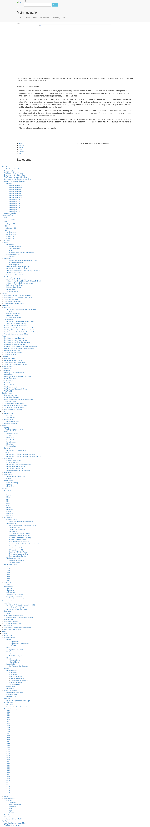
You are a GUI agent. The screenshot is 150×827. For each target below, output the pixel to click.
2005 (8, 790)
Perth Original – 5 (14, 208)
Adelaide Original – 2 (15, 187)
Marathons (9, 444)
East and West (9, 385)
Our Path (7, 383)
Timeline (5, 489)
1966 (8, 711)
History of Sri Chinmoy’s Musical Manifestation (19, 348)
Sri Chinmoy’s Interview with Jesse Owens (20, 322)
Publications (8, 517)
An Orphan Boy (13, 642)
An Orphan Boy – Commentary (18, 644)
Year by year (8, 582)
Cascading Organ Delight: (12, 350)
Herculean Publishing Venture (18, 552)
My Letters (9, 705)
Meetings (5, 305)
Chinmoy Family (11, 519)
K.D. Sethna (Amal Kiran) (14, 285)
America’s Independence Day (15, 599)
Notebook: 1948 (11, 695)
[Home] (20, 2)
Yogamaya (9, 250)
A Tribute (9, 311)
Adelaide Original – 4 (15, 191)
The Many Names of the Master (14, 362)
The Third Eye (8, 391)
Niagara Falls (8, 368)
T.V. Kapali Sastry (12, 291)
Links (20, 150)
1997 (8, 774)
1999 (8, 778)
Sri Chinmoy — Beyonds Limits (16, 450)
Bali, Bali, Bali (8, 619)
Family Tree (10, 244)
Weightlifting (8, 458)
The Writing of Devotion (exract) (14, 407)
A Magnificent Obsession (12, 169)
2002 (8, 784)
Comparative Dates (10, 564)
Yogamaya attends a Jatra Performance (21, 252)
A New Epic (12, 646)
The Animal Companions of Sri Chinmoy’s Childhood (23, 271)
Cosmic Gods (10, 686)
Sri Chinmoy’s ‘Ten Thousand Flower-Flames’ (19, 297)
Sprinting (9, 485)
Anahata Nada (11, 523)
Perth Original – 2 (14, 201)
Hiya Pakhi (9, 415)
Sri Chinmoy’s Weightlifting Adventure (18, 464)
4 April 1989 (10, 236)
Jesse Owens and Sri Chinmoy (16, 324)
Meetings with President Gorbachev (15, 326)
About (35, 18)
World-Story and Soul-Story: (13, 409)
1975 (6, 218)
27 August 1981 (11, 228)
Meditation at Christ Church (17, 540)
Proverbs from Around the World (16, 707)
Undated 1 (9, 800)
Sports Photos (8, 481)
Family (6, 242)
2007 (8, 794)
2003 (8, 786)
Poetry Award (13, 532)
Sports (4, 426)
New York (5, 821)
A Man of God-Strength (13, 460)
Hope (10, 811)
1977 (8, 580)
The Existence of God (11, 387)
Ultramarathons (11, 446)
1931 (8, 566)
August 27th (10, 591)
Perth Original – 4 (14, 205)
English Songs (8, 419)
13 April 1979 (10, 224)
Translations (8, 817)
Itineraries (7, 611)
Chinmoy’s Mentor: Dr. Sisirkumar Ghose (19, 283)
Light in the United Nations (12, 629)
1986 (8, 752)
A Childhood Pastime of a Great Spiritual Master (21, 261)
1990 (8, 760)
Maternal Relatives (15, 246)
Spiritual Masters (11, 670)
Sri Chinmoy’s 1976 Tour (16, 607)
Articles (27, 18)
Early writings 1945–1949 (14, 692)
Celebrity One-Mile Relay (17, 529)
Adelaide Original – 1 (15, 185)
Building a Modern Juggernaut (16, 466)
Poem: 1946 (8, 635)
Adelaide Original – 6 (15, 195)
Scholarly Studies (7, 393)
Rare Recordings (7, 381)
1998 (8, 776)
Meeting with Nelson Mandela (18, 554)
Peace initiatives (7, 366)
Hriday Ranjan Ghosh (13, 254)
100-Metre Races (12, 434)
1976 (8, 578)
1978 (8, 735)
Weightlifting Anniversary (14, 597)
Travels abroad (7, 601)
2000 (8, 780)
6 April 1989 (10, 238)
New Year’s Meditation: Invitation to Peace (22, 525)
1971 (8, 721)
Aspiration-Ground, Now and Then (15, 823)
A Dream (11, 654)
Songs (4, 411)
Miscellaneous (8, 703)
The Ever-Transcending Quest (14, 303)
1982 (8, 743)
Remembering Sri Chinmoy (13, 360)
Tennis (6, 452)
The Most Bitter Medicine (14, 273)
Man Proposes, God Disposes (18, 666)
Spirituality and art (10, 214)
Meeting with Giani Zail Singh (18, 556)
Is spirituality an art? (15, 805)
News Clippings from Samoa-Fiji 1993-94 (19, 617)
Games (8, 479)
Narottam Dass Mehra (13, 287)
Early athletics (8, 375)
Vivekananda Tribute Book (19, 680)
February (9, 495)
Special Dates (8, 587)
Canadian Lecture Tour (16, 546)
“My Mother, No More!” (16, 650)
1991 (8, 762)
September (10, 509)
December (9, 515)
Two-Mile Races (11, 440)
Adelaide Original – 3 (15, 189)
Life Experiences (11, 652)
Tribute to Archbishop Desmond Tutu (16, 334)
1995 (8, 770)
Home (20, 18)
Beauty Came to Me (12, 421)
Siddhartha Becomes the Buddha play (21, 521)
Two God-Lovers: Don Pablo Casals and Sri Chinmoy (21, 332)
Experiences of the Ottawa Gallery (15, 175)
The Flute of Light (10, 354)
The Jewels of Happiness (12, 301)
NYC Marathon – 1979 (16, 550)
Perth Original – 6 (14, 210)
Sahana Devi (10, 289)
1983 (8, 745)
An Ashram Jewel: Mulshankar (16, 279)
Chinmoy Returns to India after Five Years (17, 377)
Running (7, 448)
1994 (8, 768)
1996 (8, 772)
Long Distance (11, 442)
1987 (8, 754)
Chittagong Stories (15, 660)
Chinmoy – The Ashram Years (14, 373)
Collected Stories (14, 662)
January (9, 493)
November (9, 513)
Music (4, 336)
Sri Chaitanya (13, 674)
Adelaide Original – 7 (15, 197)
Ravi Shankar (8, 307)
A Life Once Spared (12, 265)
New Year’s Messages (11, 709)
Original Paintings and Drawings (14, 181)
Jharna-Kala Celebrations (14, 595)
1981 (6, 226)
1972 (8, 723)
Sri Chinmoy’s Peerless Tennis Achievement (20, 454)
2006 (8, 792)
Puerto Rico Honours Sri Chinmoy (19, 536)
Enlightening (10, 688)
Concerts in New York (13, 313)
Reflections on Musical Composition (15, 405)
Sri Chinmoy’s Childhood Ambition (17, 269)
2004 (8, 788)
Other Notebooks (9, 798)
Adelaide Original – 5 (15, 193)
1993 (8, 766)
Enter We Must (11, 697)
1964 (8, 568)
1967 (8, 713)
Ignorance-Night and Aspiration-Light (18, 701)
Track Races (10, 436)
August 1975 (10, 220)
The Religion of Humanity (12, 825)
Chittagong (7, 258)
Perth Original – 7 (14, 212)
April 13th (9, 589)
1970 (8, 570)
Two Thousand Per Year (16, 548)
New (64, 18)
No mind (11, 813)
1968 (8, 715)
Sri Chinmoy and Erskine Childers (19, 534)
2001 (8, 782)
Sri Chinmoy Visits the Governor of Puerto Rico (19, 328)
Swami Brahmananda (15, 682)
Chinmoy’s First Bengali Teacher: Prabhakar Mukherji (23, 281)
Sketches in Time (9, 171)
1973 (8, 572)
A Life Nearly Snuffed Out (14, 263)
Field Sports (10, 487)
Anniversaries (44, 18)
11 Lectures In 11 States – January (20, 538)
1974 (8, 574)
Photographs (6, 371)
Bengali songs (8, 413)
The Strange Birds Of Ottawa (13, 173)
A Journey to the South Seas (13, 615)
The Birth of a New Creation (13, 352)
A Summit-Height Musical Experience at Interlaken (20, 346)
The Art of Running (10, 401)
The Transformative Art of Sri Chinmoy (16, 177)
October (9, 511)
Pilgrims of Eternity (12, 316)
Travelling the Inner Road (12, 623)
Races (6, 432)
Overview (5, 356)
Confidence (12, 803)
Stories (8, 658)
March (8, 497)
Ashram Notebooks (10, 690)
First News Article (14, 562)
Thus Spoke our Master (11, 299)
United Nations (7, 625)
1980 (8, 739)
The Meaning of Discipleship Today (15, 389)
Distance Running (12, 483)
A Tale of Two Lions (12, 462)
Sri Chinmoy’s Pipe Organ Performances (17, 342)
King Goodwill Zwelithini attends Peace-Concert (24, 544)
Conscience (12, 807)
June (8, 503)
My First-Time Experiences (17, 656)
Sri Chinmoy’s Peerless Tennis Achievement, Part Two (23, 456)
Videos (4, 631)
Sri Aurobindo (13, 672)
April (7, 499)
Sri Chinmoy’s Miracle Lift (14, 468)
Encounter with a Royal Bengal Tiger (18, 267)
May (7, 501)
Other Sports (8, 474)
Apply (55, 5)
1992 (8, 764)
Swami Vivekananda (15, 676)
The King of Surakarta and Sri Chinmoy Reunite (19, 330)
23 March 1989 (11, 234)
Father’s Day (10, 593)
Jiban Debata (10, 417)
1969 (8, 717)
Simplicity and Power (11, 395)
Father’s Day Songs (10, 424)
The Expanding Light (13, 558)
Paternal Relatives (14, 248)
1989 (6, 230)
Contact (21, 152)
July (7, 505)
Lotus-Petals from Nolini (14, 819)
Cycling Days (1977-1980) (14, 430)
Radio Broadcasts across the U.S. (19, 542)
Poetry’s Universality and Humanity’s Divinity (18, 399)
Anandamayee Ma (14, 684)
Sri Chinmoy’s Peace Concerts (14, 338)
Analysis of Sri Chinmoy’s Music (14, 344)
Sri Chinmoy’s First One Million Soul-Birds (17, 179)
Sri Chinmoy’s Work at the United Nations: (17, 627)
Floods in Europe (9, 358)
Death (10, 809)
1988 (8, 756)
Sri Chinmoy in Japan (11, 621)
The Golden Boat (14, 527)
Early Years (5, 240)
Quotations (7, 815)
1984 (8, 748)
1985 (8, 750)
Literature (5, 293)
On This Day (56, 18)
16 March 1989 (11, 232)
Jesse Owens (8, 320)
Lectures (7, 699)
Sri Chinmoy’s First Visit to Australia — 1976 (20, 605)
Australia (9, 183)
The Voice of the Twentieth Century (15, 364)
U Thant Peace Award (13, 318)
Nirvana (6, 796)
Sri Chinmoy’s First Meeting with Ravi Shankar (21, 309)
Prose (8, 648)
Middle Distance (11, 438)
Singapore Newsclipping (16, 560)
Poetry (8, 640)
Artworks (5, 167)
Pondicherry (8, 277)
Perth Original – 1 (14, 199)
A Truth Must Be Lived (11, 397)
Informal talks (10, 664)
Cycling (6, 428)
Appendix (12, 256)
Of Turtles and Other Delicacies (16, 275)
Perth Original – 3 (14, 203)
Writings (4, 633)
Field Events (8, 472)
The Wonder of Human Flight (15, 476)
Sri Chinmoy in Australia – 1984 (16, 609)
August (8, 507)
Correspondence (7, 216)
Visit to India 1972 (10, 379)
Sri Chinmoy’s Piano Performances (15, 340)
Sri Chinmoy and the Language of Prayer (17, 295)
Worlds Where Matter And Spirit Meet (18, 470)
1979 (6, 222)
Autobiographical (9, 637)
